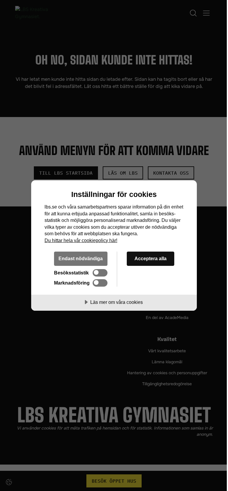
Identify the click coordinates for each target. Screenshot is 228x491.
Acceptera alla (150, 258)
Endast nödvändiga (80, 258)
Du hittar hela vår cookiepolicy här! (81, 240)
